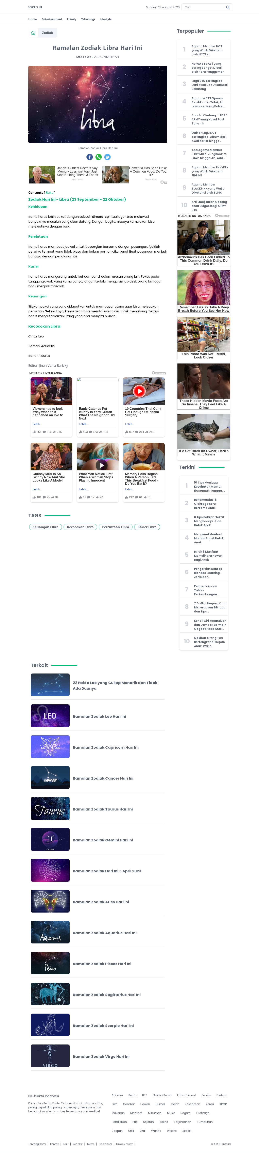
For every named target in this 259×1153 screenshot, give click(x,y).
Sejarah (148, 1122)
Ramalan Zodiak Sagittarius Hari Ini (107, 994)
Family (71, 19)
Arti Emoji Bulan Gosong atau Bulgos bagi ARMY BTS (209, 206)
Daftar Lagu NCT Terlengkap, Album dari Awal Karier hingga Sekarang (209, 137)
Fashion (222, 1095)
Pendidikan (119, 1122)
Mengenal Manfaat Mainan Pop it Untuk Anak (209, 538)
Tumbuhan (205, 1122)
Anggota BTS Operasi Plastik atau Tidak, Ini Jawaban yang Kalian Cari (208, 102)
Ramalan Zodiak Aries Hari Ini (101, 901)
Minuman (154, 1113)
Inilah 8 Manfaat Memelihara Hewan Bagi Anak (208, 556)
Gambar (129, 1104)
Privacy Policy (124, 1144)
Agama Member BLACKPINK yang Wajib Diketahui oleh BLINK (208, 188)
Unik (131, 1131)
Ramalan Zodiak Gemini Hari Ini (103, 840)
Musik (171, 1113)
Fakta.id (35, 7)
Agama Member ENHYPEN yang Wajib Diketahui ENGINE (210, 171)
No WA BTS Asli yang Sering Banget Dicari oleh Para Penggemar (208, 68)
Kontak (54, 1144)
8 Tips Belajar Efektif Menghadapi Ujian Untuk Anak (209, 521)
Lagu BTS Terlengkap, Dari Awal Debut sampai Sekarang (210, 85)
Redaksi (78, 1144)
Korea (210, 1104)
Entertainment (52, 19)
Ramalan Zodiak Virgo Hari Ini (101, 1056)
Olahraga (202, 1113)
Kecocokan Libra (80, 527)
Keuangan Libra (45, 527)
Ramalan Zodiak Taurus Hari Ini (103, 809)
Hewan (145, 1104)
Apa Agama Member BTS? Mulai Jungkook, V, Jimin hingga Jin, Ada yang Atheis (209, 154)
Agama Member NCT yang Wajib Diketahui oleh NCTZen (207, 50)
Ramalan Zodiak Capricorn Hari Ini (106, 747)
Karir (65, 1144)
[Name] (228, 7)
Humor (160, 1104)
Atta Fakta (83, 57)
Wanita (156, 1131)
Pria (135, 1122)
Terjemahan (182, 1122)
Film (114, 1104)
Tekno (163, 1122)
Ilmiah (175, 1104)
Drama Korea (162, 1095)
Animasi (117, 1095)
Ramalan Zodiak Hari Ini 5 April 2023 (107, 871)
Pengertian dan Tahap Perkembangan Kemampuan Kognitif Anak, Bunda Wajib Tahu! (210, 590)
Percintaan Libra (115, 527)
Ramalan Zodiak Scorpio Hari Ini (103, 1025)
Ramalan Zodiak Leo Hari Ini (99, 716)
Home (32, 19)
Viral (142, 1131)
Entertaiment (186, 1095)
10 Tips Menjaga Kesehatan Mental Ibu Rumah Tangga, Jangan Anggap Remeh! (208, 487)
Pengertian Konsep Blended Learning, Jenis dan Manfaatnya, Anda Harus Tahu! (208, 573)
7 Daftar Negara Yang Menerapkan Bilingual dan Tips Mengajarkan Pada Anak (210, 607)
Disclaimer (105, 1144)
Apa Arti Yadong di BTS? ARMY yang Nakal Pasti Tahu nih (209, 119)
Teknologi (88, 19)
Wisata (172, 1131)
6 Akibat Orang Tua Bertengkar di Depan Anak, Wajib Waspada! (209, 642)
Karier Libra (147, 527)
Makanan (118, 1113)
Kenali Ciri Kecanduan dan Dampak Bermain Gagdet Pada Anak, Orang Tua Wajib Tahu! (210, 625)
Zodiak (47, 33)
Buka (49, 192)
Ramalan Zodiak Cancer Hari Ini (103, 778)
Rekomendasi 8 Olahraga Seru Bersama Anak (205, 504)
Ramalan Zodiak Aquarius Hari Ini (105, 932)
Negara (185, 1113)
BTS (144, 1095)
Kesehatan (192, 1104)
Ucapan (117, 1131)
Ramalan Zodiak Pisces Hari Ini (102, 963)
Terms (90, 1144)
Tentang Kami (37, 1144)
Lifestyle (105, 19)
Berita (132, 1095)
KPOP (223, 1104)
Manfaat (136, 1113)
